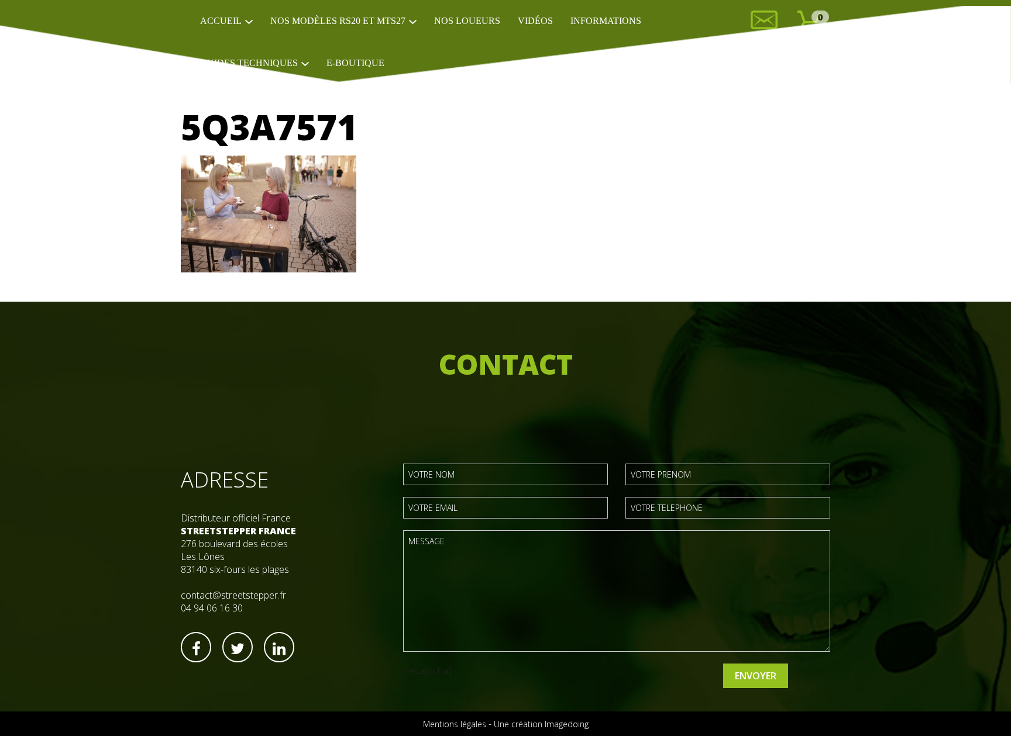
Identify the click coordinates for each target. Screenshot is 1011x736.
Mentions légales (454, 724)
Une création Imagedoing (541, 724)
